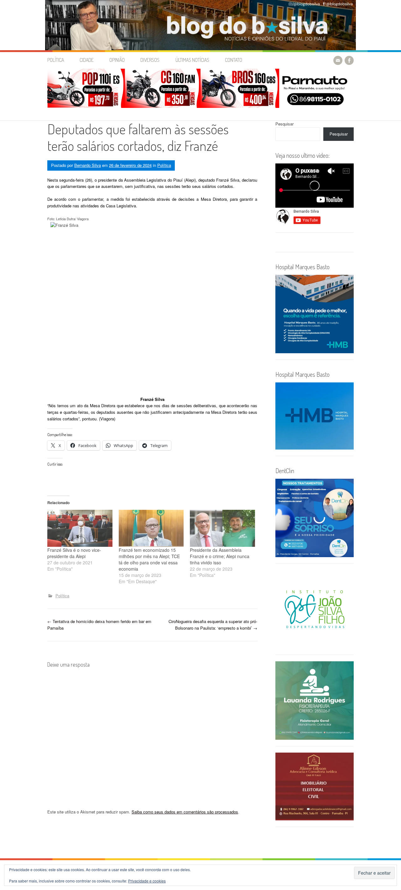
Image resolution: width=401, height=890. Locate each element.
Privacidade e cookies (147, 880)
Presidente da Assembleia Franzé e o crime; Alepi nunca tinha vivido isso (219, 556)
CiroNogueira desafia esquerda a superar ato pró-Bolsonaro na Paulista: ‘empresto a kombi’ (213, 624)
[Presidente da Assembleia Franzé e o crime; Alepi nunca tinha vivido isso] (222, 528)
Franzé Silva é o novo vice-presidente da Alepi (74, 553)
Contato (233, 60)
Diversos (149, 60)
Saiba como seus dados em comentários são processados (185, 812)
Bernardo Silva (87, 165)
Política (55, 60)
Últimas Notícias (192, 60)
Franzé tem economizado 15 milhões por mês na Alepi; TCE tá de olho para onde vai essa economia (149, 559)
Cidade (87, 60)
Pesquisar (284, 124)
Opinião (117, 60)
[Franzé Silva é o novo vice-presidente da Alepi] (79, 528)
